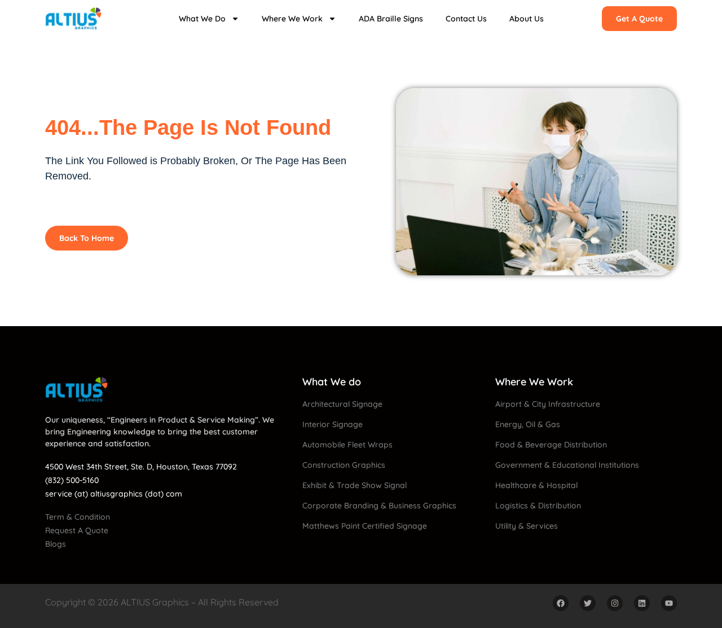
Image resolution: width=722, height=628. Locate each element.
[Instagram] (615, 603)
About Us (526, 19)
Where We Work (292, 19)
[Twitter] (588, 603)
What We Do (202, 19)
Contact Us (466, 19)
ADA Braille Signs (391, 19)
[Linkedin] (642, 603)
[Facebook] (561, 603)
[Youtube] (669, 603)
